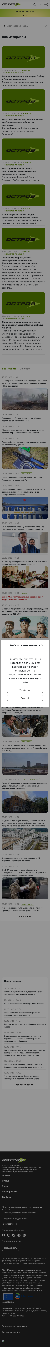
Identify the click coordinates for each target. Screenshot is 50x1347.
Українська (25, 690)
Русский (25, 698)
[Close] (42, 645)
